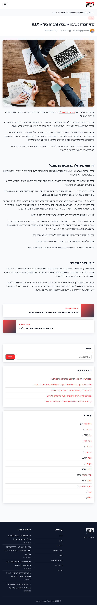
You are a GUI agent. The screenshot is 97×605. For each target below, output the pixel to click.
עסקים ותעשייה (86, 486)
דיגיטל (89, 446)
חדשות (89, 452)
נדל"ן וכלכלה (87, 475)
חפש (10, 357)
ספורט (89, 480)
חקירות (89, 463)
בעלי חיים (88, 440)
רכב (90, 492)
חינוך (90, 458)
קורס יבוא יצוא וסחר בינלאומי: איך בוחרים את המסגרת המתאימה (68, 401)
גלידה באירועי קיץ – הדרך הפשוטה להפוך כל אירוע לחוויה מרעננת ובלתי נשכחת (63, 384)
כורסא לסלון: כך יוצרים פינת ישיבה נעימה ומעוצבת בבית (71, 390)
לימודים (89, 469)
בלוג (85, 12)
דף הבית (91, 12)
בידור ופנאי (88, 423)
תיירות (89, 497)
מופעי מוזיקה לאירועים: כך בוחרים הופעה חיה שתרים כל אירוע (69, 396)
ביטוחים (89, 429)
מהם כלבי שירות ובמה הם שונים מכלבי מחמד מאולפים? (71, 379)
